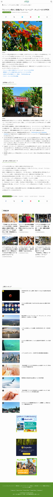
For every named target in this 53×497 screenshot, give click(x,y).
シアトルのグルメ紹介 (6, 12)
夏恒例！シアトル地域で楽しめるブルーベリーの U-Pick (17, 72)
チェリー (26, 196)
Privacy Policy (26, 490)
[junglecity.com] (26, 1)
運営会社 (17, 485)
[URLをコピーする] (47, 17)
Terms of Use (19, 490)
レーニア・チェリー (33, 196)
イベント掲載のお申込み (44, 485)
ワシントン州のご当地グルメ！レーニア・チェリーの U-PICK (18, 70)
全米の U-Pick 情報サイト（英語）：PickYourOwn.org (16, 74)
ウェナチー (21, 196)
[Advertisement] (26, 273)
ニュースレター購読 (26, 487)
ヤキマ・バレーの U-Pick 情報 (10, 76)
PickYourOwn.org (35, 132)
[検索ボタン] (51, 1)
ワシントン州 (41, 196)
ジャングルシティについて (9, 485)
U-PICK (15, 196)
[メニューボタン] (1, 1)
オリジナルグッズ (24, 485)
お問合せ (31, 485)
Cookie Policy (33, 490)
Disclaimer (39, 490)
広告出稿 (36, 485)
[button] (6, 17)
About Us (13, 490)
